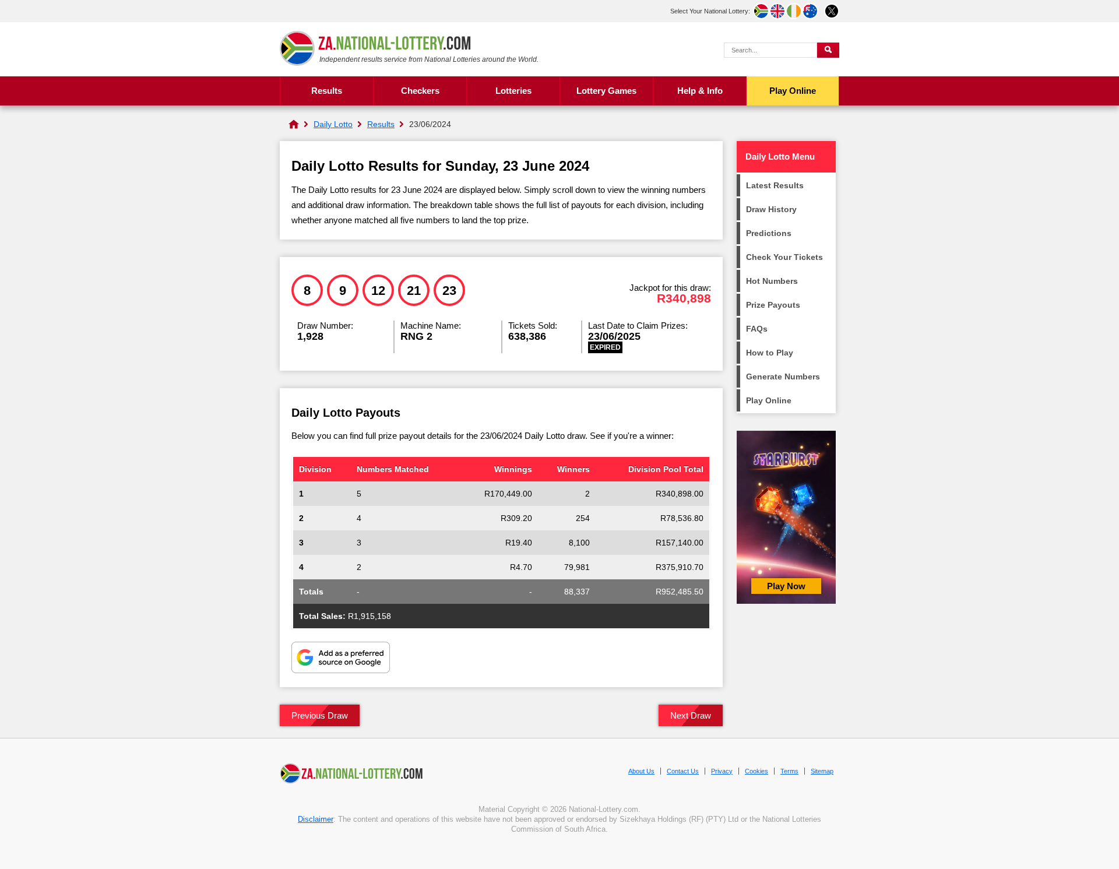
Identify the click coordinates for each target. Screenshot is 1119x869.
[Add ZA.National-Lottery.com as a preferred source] (340, 659)
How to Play (769, 352)
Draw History (771, 209)
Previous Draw (319, 715)
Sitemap (822, 771)
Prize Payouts (773, 304)
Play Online (792, 91)
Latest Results (775, 185)
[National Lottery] (293, 124)
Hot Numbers (772, 281)
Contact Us (683, 771)
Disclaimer (315, 819)
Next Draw (690, 715)
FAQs (757, 328)
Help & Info (700, 91)
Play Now (786, 586)
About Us (641, 771)
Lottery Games (606, 91)
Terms (789, 771)
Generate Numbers (783, 376)
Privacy (722, 771)
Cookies (756, 771)
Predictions (768, 233)
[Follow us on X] (831, 11)
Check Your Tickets (784, 257)
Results (326, 91)
